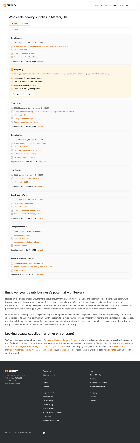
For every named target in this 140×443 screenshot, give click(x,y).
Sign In (125, 5)
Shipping (93, 379)
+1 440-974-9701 (21, 238)
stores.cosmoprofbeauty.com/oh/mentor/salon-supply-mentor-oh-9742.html (44, 112)
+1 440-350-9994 (21, 50)
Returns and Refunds (98, 387)
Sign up (113, 5)
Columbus (24, 343)
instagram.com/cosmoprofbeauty (27, 119)
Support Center (96, 375)
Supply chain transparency (53, 412)
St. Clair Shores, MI (13, 346)
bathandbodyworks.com (23, 203)
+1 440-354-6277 (21, 182)
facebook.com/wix (21, 245)
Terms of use (48, 397)
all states (112, 350)
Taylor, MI (42, 346)
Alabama (52, 350)
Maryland (9, 350)
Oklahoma (42, 350)
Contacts (93, 401)
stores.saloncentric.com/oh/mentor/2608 (30, 143)
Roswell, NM (41, 343)
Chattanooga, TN (103, 343)
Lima (68, 340)
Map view (24, 23)
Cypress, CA (57, 346)
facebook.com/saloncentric (24, 157)
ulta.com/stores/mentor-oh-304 (26, 179)
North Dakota (120, 346)
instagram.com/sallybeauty (24, 53)
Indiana (64, 350)
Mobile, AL (129, 343)
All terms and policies (51, 420)
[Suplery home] (10, 5)
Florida (28, 350)
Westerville (48, 340)
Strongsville (59, 340)
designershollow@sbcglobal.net (26, 242)
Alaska (35, 350)
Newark (74, 340)
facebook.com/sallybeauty (24, 57)
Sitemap (46, 387)
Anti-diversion (48, 409)
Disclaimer (47, 416)
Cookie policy (48, 405)
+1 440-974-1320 (21, 147)
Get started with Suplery (21, 94)
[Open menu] (133, 5)
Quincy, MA (57, 343)
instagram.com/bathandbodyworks (27, 210)
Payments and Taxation (98, 383)
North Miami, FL (30, 346)
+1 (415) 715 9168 (11, 381)
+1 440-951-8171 (20, 115)
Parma (32, 343)
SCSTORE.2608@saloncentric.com (27, 150)
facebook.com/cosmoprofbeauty (26, 122)
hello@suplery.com (12, 383)
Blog (44, 379)
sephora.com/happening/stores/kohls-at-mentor (33, 267)
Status (45, 383)
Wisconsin (19, 350)
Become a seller (101, 5)
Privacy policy (48, 401)
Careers (93, 397)
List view (14, 23)
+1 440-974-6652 (21, 207)
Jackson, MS (118, 343)
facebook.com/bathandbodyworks (27, 214)
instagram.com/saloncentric (25, 154)
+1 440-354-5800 (21, 270)
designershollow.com (22, 235)
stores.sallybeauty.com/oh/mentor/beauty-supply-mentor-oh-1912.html (42, 46)
